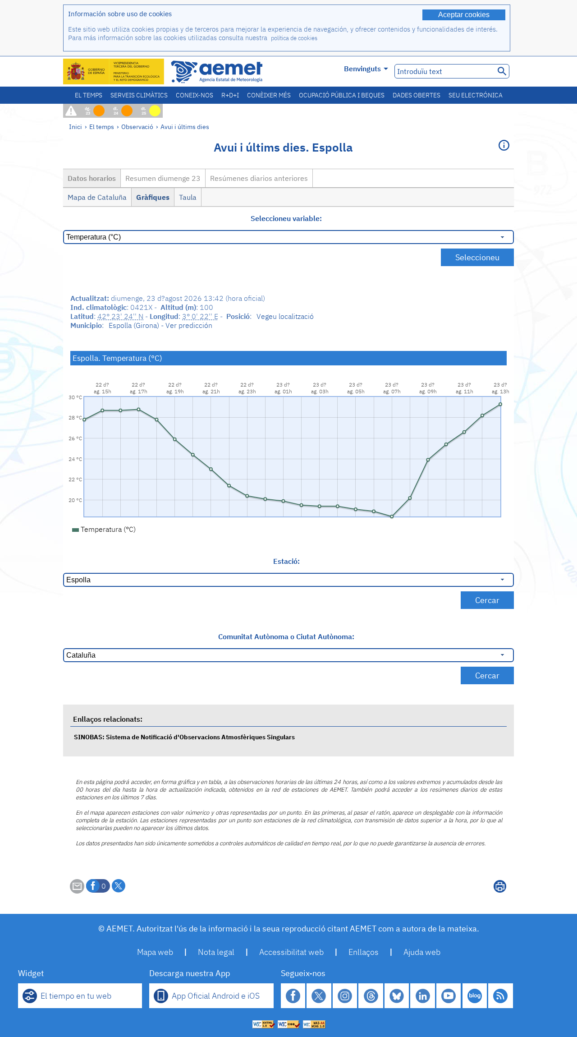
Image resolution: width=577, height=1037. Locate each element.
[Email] (77, 890)
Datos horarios (92, 178)
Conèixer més (269, 95)
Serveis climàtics (139, 95)
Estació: (286, 561)
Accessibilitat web (291, 952)
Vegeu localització (285, 316)
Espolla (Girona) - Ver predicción (160, 325)
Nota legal (216, 952)
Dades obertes (416, 95)
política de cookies (294, 38)
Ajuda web (421, 952)
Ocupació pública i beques (342, 95)
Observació (137, 126)
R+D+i (230, 95)
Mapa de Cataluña (97, 197)
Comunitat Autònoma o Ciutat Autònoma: (286, 636)
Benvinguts (362, 68)
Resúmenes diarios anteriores (259, 178)
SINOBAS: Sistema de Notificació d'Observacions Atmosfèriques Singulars (184, 737)
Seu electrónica (476, 95)
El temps (88, 95)
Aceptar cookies (464, 14)
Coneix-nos (194, 95)
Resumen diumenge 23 (163, 178)
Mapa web (155, 952)
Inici (75, 126)
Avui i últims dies (184, 126)
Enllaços (363, 952)
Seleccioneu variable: (286, 218)
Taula (188, 197)
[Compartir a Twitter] (118, 886)
